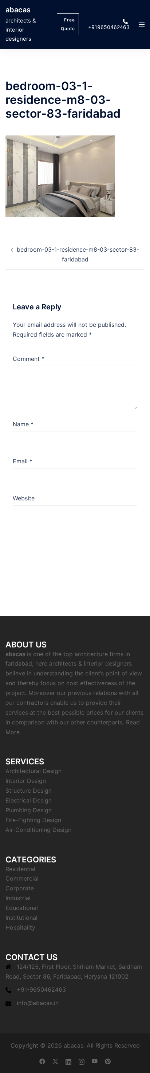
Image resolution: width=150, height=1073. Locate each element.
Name (23, 424)
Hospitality (20, 927)
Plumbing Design (28, 810)
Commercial (22, 878)
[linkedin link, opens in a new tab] (68, 1060)
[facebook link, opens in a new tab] (42, 1060)
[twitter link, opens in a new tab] (55, 1060)
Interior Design (25, 780)
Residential (20, 869)
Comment (28, 358)
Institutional (21, 917)
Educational (21, 907)
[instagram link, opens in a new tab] (81, 1060)
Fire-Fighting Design (33, 820)
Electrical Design (28, 800)
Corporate (19, 888)
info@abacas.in (38, 1003)
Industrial (18, 898)
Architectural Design (33, 771)
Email (22, 461)
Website (24, 498)
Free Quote (68, 24)
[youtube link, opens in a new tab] (95, 1060)
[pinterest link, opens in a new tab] (108, 1060)
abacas (18, 9)
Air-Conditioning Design (38, 829)
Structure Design (28, 790)
